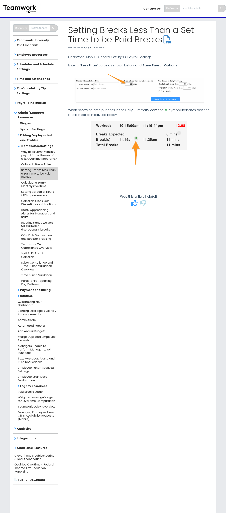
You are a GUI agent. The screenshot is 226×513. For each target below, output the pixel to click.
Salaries (26, 296)
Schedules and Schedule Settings (35, 66)
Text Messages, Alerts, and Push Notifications (36, 360)
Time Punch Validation (36, 275)
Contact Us (151, 9)
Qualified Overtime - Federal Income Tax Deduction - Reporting (34, 468)
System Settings (32, 129)
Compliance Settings (37, 146)
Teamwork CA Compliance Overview (36, 246)
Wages (25, 123)
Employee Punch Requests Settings (36, 369)
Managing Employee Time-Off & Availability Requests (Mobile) (36, 415)
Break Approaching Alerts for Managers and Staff (38, 213)
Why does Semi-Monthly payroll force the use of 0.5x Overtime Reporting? (39, 155)
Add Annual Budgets (32, 331)
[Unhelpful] (143, 204)
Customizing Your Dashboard (30, 303)
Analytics (24, 429)
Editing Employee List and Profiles (36, 137)
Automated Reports (32, 326)
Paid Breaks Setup (30, 392)
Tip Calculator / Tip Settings (31, 90)
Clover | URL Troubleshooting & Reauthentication (34, 457)
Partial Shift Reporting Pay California (36, 282)
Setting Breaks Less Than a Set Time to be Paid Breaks (38, 173)
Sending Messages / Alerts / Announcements (37, 312)
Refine (170, 8)
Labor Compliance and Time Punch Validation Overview (37, 266)
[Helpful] (134, 204)
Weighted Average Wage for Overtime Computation (36, 399)
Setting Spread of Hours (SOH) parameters (37, 193)
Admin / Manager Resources (31, 115)
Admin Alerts (27, 320)
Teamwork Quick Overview (36, 407)
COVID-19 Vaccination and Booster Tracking (36, 237)
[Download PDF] (167, 39)
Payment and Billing (35, 290)
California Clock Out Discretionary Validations (38, 203)
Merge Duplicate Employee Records (37, 338)
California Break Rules (36, 164)
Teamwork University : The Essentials (33, 42)
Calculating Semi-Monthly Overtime (33, 184)
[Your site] (22, 4)
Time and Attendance (33, 79)
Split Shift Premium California (34, 255)
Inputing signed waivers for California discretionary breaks (37, 226)
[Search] (222, 8)
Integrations (26, 438)
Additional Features (32, 448)
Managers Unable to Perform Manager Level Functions (34, 349)
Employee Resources (32, 55)
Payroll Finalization (31, 103)
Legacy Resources (33, 386)
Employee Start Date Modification (32, 378)
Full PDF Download (31, 480)
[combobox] (198, 8)
